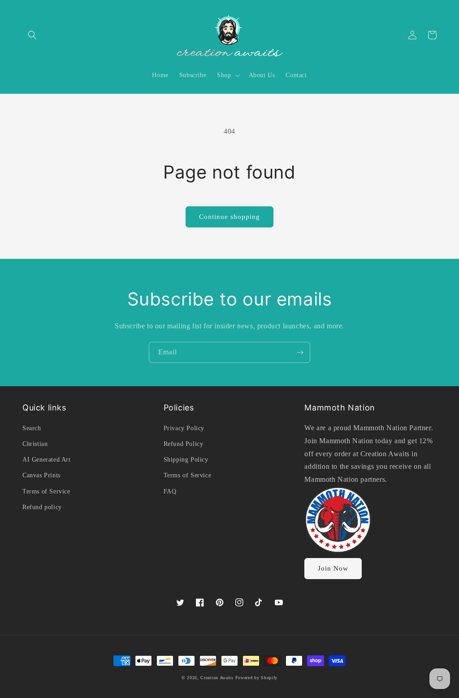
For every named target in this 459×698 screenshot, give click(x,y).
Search (31, 428)
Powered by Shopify (256, 677)
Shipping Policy (186, 459)
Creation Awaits (217, 677)
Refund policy (42, 507)
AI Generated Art (46, 459)
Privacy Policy (184, 428)
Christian (35, 444)
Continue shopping (229, 216)
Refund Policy (184, 444)
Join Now (333, 568)
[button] (32, 35)
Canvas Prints (41, 475)
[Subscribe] (300, 352)
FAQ (170, 491)
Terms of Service (46, 491)
